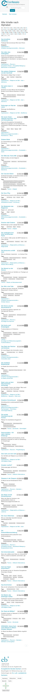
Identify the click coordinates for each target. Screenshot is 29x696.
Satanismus (14, 161)
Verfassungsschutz (7, 618)
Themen (9, 189)
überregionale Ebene (21, 314)
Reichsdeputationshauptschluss (10, 506)
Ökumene (12, 64)
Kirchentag (21, 391)
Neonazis (15, 577)
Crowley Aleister (6, 161)
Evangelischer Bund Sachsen (9, 96)
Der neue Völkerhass (7, 516)
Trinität (12, 602)
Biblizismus (15, 332)
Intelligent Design (20, 279)
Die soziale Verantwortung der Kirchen (7, 416)
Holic (25, 185)
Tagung (16, 129)
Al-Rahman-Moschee (11, 95)
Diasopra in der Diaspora (9, 478)
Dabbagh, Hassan (21, 95)
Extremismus (6, 559)
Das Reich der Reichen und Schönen (8, 347)
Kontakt (19, 678)
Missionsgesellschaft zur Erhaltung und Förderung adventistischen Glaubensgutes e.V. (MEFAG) (14, 181)
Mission (8, 602)
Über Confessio (13, 14)
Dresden (15, 575)
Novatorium (5, 371)
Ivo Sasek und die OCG (7, 378)
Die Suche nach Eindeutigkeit (6, 326)
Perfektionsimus (16, 334)
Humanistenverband (7, 259)
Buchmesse (9, 226)
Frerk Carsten (20, 505)
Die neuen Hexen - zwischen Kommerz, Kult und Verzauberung (8, 118)
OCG (25, 370)
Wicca (12, 129)
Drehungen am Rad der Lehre (8, 106)
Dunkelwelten (22, 150)
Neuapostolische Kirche (7, 548)
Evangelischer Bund (7, 277)
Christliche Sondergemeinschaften (9, 48)
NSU (20, 618)
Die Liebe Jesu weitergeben (5, 53)
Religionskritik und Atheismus (17, 245)
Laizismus (14, 505)
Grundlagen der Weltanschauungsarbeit (11, 341)
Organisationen (5, 46)
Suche (10, 681)
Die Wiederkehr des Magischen (7, 207)
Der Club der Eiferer (7, 174)
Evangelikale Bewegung (19, 66)
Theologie (15, 277)
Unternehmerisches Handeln (9, 426)
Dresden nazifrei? (6, 465)
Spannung (10, 316)
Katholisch (18, 489)
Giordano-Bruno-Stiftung (7, 264)
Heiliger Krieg (18, 77)
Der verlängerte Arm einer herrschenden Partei (7, 234)
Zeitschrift (21, 352)
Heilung (5, 295)
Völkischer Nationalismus (19, 474)
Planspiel (20, 575)
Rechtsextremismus (7, 470)
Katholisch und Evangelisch (8, 641)
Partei (22, 241)
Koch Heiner (15, 635)
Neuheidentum (4, 135)
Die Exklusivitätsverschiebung (9, 531)
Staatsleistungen (6, 505)
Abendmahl (15, 541)
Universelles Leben (21, 184)
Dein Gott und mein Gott (8, 454)
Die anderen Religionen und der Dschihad (8, 72)
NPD (4, 561)
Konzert (18, 197)
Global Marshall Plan (17, 423)
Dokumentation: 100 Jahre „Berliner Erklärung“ (7, 434)
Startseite (4, 14)
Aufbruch (5, 316)
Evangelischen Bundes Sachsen (11, 669)
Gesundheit (17, 295)
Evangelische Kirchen (6, 66)
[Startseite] (4, 3)
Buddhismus (24, 113)
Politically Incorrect (20, 523)
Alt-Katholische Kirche (6, 490)
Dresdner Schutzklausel (8, 400)
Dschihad (12, 77)
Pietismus (14, 444)
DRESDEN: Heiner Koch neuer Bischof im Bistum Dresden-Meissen (8, 627)
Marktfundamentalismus (8, 425)
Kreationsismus (12, 279)
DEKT (10, 575)
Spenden (4, 681)
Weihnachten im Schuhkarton (8, 67)
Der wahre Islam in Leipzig (7, 86)
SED (26, 241)
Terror (17, 589)
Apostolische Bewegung (19, 546)
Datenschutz (13, 678)
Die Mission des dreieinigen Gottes (6, 595)
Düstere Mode (5, 139)
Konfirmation (6, 579)
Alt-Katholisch (12, 484)
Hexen (8, 129)
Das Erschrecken (6, 585)
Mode (18, 145)
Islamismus (4, 82)
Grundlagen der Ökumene (7, 321)
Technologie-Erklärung (6, 410)
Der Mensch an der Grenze (7, 269)
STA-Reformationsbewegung (9, 184)
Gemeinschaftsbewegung (8, 446)
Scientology (13, 409)
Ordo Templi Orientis (22, 161)
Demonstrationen (22, 470)
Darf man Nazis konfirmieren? (6, 567)
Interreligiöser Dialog (6, 461)
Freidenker (17, 241)
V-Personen (15, 618)
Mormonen (22, 48)
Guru (14, 197)
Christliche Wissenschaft (8, 293)
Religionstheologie (19, 602)
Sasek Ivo (5, 370)
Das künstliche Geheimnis (5, 40)
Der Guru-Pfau (5, 193)
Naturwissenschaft (22, 277)
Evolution (5, 279)
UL (17, 352)
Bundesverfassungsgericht (9, 472)
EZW (20, 129)
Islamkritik (5, 523)
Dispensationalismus (7, 334)
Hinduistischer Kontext (6, 202)
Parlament (12, 579)
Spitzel (23, 618)
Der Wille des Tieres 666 (8, 156)
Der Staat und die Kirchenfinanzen (6, 495)
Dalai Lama (15, 391)
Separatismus (6, 336)
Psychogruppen (5, 409)
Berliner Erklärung (19, 446)
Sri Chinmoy (9, 197)
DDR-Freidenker (10, 241)
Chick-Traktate (6, 187)
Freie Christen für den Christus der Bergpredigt (13, 185)
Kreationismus (22, 332)
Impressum (5, 678)
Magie (8, 212)
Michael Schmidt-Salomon (15, 257)
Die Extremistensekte (7, 552)
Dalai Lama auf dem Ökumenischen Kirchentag (7, 383)
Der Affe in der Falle (7, 286)
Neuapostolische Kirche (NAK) (9, 539)
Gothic (8, 145)
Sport (22, 197)
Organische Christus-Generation (15, 370)
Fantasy (18, 226)
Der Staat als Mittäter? (8, 611)
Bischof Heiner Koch (7, 635)
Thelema (5, 163)
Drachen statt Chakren (8, 222)
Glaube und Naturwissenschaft (14, 282)
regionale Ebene (12, 314)
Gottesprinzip (11, 295)
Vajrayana (11, 396)
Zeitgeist (15, 189)
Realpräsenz (21, 541)
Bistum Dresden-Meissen (8, 636)
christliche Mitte (12, 523)
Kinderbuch (5, 257)
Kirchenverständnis (7, 541)
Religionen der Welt (15, 80)
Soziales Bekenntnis (7, 423)
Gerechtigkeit (23, 428)
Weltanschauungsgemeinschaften (9, 134)
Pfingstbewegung (7, 444)
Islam (8, 77)
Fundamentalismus (7, 332)
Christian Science (18, 293)
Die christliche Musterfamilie (5, 363)
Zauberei (13, 212)
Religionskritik (4, 246)
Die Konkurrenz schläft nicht (8, 251)
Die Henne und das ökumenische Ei (7, 306)
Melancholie (13, 145)
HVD (14, 259)
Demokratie (15, 428)
